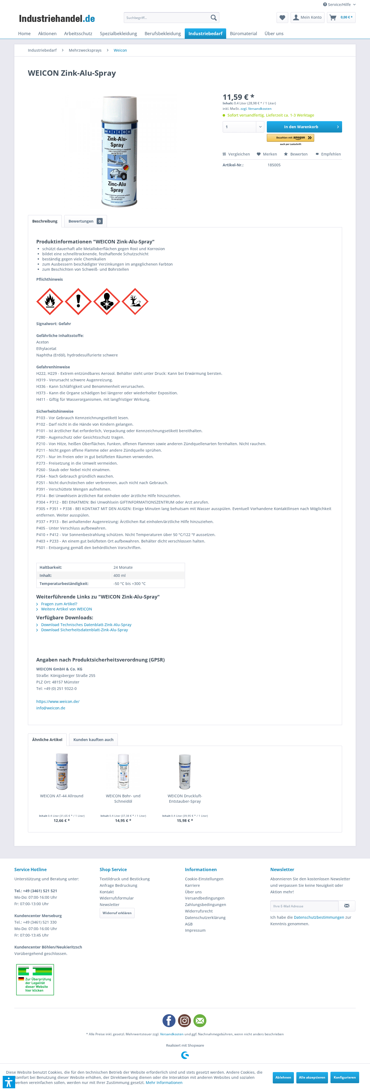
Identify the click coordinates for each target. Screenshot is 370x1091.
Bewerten (299, 154)
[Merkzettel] (282, 17)
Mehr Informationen (164, 1082)
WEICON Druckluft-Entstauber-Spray (185, 798)
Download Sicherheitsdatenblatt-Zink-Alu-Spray (84, 629)
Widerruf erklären (117, 913)
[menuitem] (171, 17)
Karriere (192, 885)
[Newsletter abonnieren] (346, 906)
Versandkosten (172, 1034)
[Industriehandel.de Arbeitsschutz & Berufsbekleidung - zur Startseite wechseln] (57, 19)
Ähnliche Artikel (47, 739)
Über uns (193, 891)
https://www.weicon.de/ (57, 701)
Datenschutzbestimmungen (319, 917)
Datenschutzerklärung (205, 917)
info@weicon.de (50, 707)
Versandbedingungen (205, 898)
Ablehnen (283, 1077)
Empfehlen (330, 154)
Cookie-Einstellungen (204, 878)
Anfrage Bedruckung (118, 885)
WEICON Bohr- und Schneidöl (123, 798)
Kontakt (107, 891)
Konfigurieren (345, 1077)
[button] (290, 140)
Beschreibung (44, 221)
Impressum (195, 930)
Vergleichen (238, 154)
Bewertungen (85, 221)
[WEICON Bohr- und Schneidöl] (123, 772)
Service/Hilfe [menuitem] (339, 4)
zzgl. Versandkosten (256, 108)
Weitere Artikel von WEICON (66, 608)
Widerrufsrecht (199, 911)
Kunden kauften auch (93, 739)
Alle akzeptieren (312, 1077)
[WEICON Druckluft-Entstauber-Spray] (185, 772)
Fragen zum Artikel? (58, 603)
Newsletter (109, 904)
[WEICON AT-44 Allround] (62, 772)
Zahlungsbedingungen (205, 904)
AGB (189, 924)
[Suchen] (213, 17)
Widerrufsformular (117, 898)
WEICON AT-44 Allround (61, 795)
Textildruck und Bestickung (125, 878)
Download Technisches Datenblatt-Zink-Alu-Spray (85, 624)
